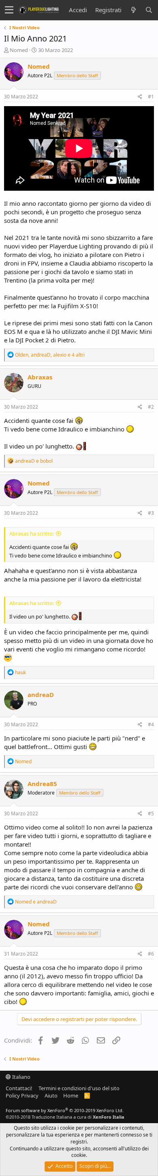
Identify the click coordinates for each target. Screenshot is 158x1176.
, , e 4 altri (50, 354)
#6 (151, 953)
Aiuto (51, 1095)
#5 (151, 813)
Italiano (20, 1076)
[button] (9, 10)
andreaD (41, 694)
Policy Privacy (22, 1095)
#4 (151, 724)
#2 (151, 406)
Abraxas (40, 377)
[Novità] (133, 9)
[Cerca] (148, 9)
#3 (151, 513)
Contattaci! (19, 1088)
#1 (151, 96)
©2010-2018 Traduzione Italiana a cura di (65, 1117)
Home (70, 1095)
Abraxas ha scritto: (31, 533)
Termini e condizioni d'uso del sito (79, 1088)
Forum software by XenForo (65, 1110)
